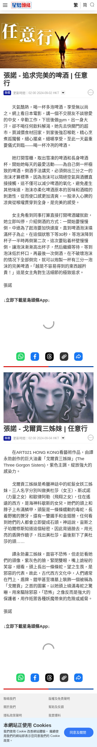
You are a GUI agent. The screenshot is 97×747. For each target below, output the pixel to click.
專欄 (7, 92)
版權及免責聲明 (59, 698)
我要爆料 (54, 715)
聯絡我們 (10, 698)
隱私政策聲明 (13, 715)
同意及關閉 (78, 732)
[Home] (21, 5)
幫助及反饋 (56, 707)
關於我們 (10, 707)
